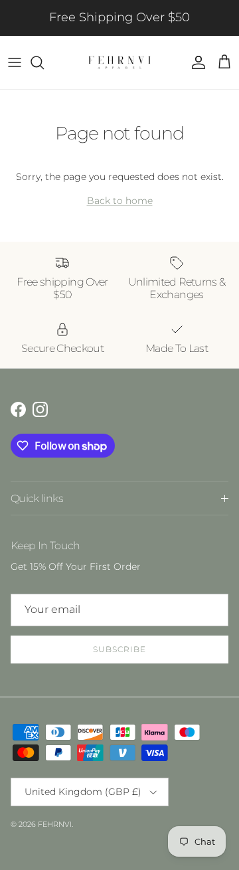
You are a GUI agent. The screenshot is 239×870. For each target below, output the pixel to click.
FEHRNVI (55, 824)
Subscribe (119, 649)
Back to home (120, 201)
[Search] (43, 62)
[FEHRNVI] (119, 62)
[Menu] (14, 62)
